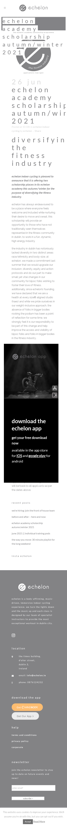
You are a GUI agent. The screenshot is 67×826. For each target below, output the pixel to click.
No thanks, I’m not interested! (33, 485)
